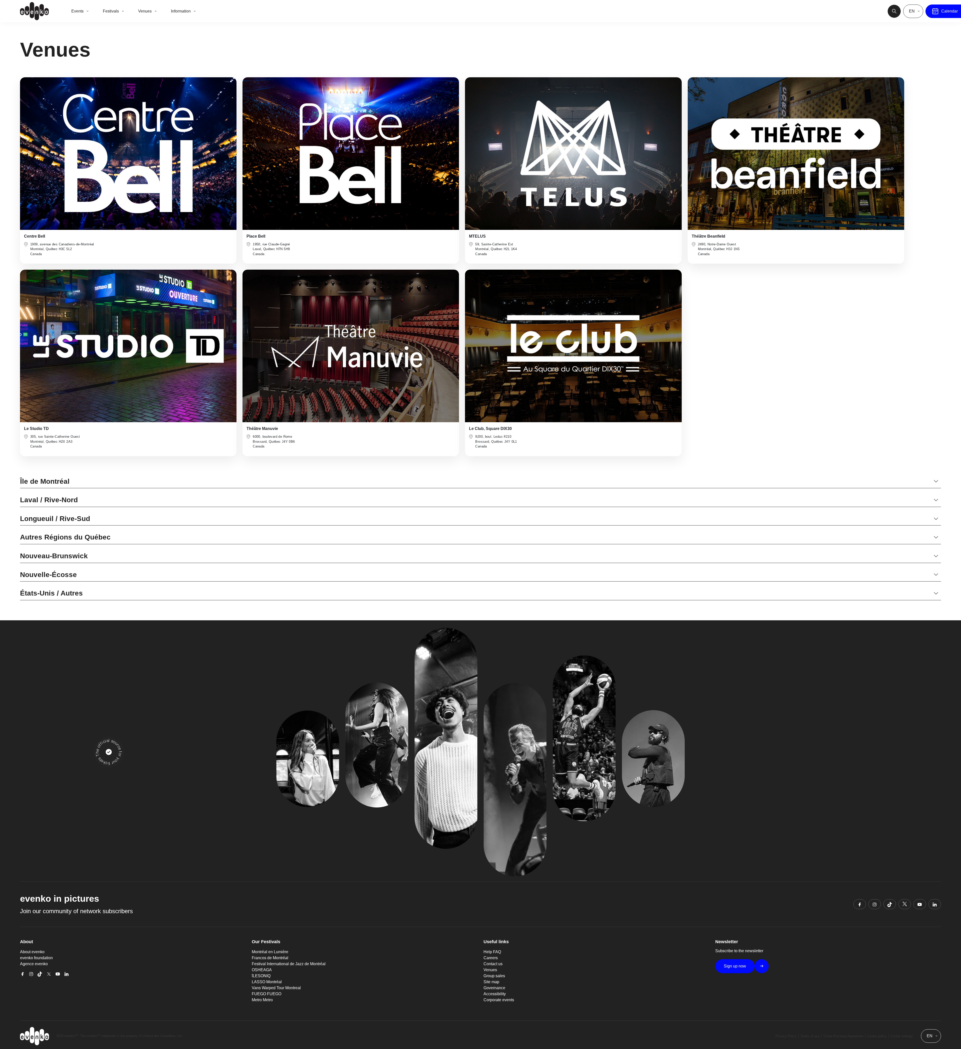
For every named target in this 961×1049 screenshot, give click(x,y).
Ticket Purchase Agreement (843, 1036)
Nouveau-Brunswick (54, 556)
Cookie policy (877, 1036)
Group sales (494, 976)
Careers (491, 958)
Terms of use (809, 1036)
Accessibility (495, 994)
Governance (494, 988)
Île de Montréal (45, 481)
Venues (490, 970)
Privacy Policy (786, 1036)
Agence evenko (34, 964)
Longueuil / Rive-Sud (55, 518)
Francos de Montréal (270, 958)
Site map (491, 982)
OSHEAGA (262, 970)
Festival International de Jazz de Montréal (289, 964)
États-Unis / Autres (51, 593)
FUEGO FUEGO (266, 994)
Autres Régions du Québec (65, 537)
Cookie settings (901, 1036)
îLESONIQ (261, 976)
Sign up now (735, 966)
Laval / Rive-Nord (49, 500)
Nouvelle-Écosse (48, 575)
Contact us (493, 964)
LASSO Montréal (267, 982)
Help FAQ (492, 952)
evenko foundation (36, 958)
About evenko (32, 952)
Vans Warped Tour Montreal (276, 988)
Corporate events (499, 1000)
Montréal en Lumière (270, 952)
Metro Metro (262, 1000)
